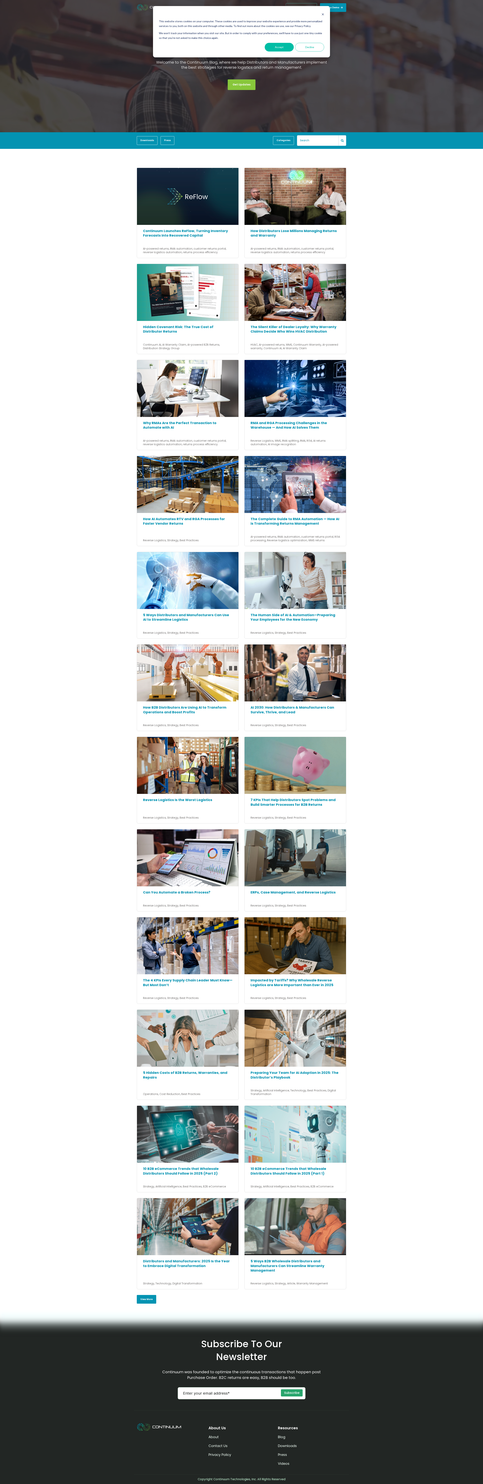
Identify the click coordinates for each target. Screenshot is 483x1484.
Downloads (147, 140)
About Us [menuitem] (217, 1428)
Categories (283, 140)
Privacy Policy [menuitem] (219, 1454)
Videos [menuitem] (283, 1463)
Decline (309, 47)
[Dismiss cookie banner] (322, 14)
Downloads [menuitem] (287, 1445)
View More (146, 1299)
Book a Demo (331, 7)
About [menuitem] (214, 1437)
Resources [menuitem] (288, 1428)
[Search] (342, 140)
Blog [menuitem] (281, 1437)
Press (167, 140)
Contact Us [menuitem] (218, 1445)
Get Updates (242, 84)
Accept (279, 47)
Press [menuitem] (282, 1454)
